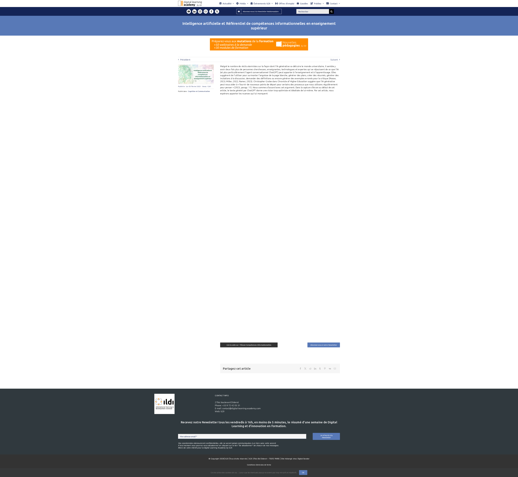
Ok (303, 472)
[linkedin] (194, 11)
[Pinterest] (324, 368)
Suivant (334, 59)
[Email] (334, 368)
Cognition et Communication (199, 91)
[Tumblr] (320, 368)
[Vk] (329, 368)
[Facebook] (300, 368)
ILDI (222, 411)
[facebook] (211, 11)
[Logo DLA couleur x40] (190, 1)
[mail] (206, 11)
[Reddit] (310, 368)
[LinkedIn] (315, 368)
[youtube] (189, 11)
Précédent (185, 59)
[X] (305, 368)
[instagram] (200, 11)
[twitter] (217, 11)
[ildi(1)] (164, 394)
